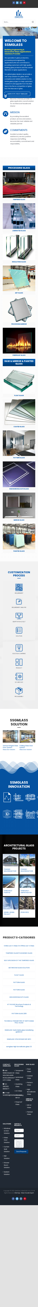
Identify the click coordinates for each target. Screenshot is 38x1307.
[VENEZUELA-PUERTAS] (10, 882)
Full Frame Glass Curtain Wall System (27, 736)
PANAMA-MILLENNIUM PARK (10, 857)
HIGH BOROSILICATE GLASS (19, 997)
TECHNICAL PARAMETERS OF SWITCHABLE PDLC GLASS (19, 1022)
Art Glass (18, 1091)
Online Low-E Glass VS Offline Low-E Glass (19, 946)
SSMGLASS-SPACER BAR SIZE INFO (19, 1039)
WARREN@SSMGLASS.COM (12, 1095)
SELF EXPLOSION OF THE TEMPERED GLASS (19, 960)
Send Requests (21, 1151)
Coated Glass (29, 1077)
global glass (11, 74)
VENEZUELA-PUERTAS (10, 879)
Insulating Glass (18, 1085)
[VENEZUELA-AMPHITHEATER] (27, 882)
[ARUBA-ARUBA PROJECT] (10, 903)
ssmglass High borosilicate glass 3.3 (19, 1047)
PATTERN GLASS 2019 (19, 1013)
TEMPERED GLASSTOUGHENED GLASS (19, 953)
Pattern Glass (30, 1083)
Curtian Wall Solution (7, 1149)
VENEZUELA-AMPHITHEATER (27, 879)
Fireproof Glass (18, 1103)
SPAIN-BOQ (27, 901)
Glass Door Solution (9, 750)
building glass (9, 67)
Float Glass (29, 1070)
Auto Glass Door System (10, 736)
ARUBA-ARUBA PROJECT (10, 901)
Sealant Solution (7, 1173)
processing (9, 60)
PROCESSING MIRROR (19, 324)
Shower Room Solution (7, 1165)
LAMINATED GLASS (19, 231)
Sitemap (17, 1193)
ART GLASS (19, 293)
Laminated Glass (19, 1078)
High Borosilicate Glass (30, 1091)
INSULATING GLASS (19, 262)
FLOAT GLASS (19, 975)
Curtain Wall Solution (26, 750)
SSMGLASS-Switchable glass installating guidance (19, 1031)
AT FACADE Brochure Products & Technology (19, 1005)
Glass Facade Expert (27, 1193)
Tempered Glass (19, 1071)
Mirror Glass (29, 1106)
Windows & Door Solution (7, 1130)
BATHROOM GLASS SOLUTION (19, 968)
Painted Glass (30, 1113)
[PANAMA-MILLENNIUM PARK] (10, 860)
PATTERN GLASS (19, 982)
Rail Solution (7, 1157)
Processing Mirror (19, 1096)
